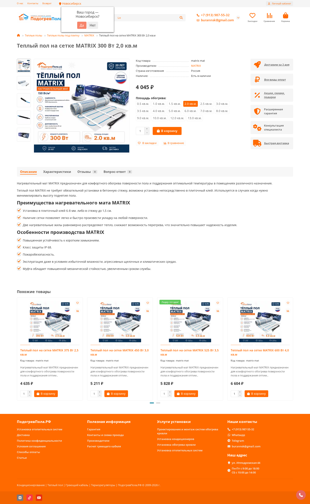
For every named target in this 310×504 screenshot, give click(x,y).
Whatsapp (238, 435)
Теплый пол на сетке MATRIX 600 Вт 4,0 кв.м (260, 352)
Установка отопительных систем (39, 429)
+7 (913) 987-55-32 (215, 15)
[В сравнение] (78, 311)
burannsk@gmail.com (217, 20)
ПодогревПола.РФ (34, 421)
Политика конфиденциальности (39, 441)
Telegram (238, 441)
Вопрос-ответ (117, 171)
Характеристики (57, 171)
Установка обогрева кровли (176, 445)
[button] (24, 59)
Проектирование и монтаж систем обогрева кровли (187, 431)
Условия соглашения (31, 446)
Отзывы (86, 171)
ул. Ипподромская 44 (246, 463)
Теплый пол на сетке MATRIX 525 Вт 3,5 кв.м (189, 352)
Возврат (46, 3)
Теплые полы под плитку (63, 35)
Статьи (22, 458)
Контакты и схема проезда (105, 435)
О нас (20, 3)
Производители (98, 441)
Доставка (23, 435)
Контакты (32, 3)
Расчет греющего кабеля (104, 446)
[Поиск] (181, 17)
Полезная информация (109, 421)
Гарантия (93, 429)
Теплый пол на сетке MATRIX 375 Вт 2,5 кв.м (49, 352)
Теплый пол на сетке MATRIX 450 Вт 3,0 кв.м (119, 352)
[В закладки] (78, 303)
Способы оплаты (28, 452)
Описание (28, 171)
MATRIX (89, 35)
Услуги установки (174, 421)
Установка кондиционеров (175, 439)
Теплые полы (33, 35)
